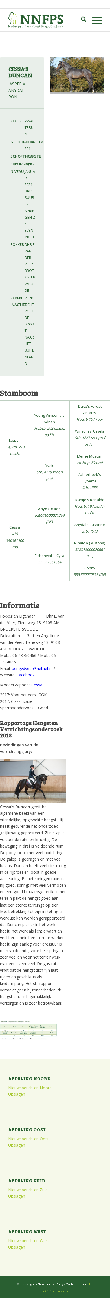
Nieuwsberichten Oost (28, 1138)
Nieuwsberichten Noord (30, 1087)
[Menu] (94, 20)
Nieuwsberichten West (28, 1240)
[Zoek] (80, 20)
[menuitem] (80, 20)
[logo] (45, 20)
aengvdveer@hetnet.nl (32, 668)
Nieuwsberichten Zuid (28, 1189)
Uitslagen (16, 1094)
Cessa (36, 685)
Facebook (26, 675)
